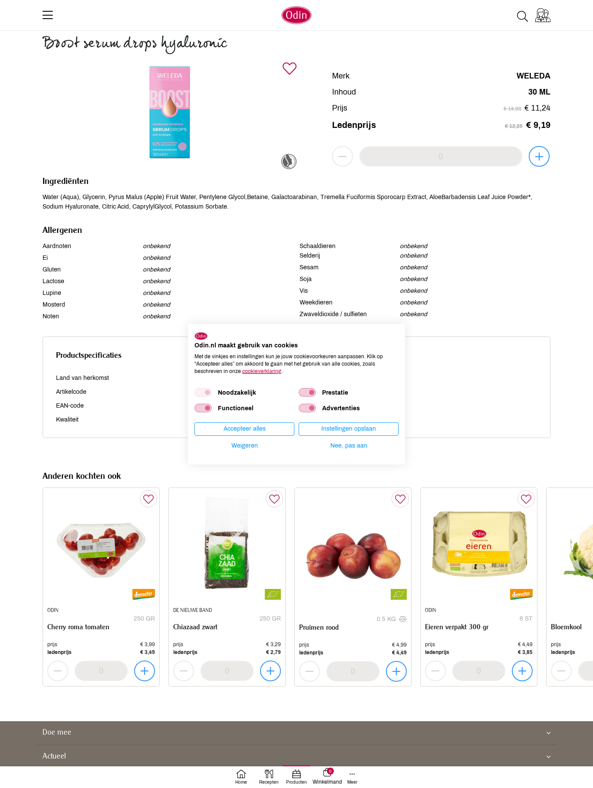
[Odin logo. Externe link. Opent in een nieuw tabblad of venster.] (201, 336)
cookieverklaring (261, 371)
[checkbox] (203, 392)
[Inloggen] (542, 15)
